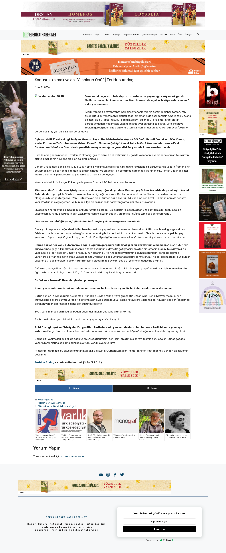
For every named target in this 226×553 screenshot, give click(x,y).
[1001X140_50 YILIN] (113, 26)
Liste (172, 34)
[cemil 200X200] (212, 192)
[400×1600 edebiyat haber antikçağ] (13, 188)
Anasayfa (87, 34)
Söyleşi (116, 34)
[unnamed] (212, 107)
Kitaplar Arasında (131, 34)
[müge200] (212, 163)
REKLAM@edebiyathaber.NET (66, 517)
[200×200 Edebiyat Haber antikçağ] (212, 220)
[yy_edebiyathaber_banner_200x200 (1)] (212, 135)
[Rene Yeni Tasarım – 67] (212, 311)
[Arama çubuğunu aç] (198, 34)
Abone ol (159, 529)
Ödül (180, 34)
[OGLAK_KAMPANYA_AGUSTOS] (212, 248)
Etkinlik (164, 34)
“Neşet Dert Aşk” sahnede (51, 403)
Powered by (152, 540)
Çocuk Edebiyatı (149, 34)
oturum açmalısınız (72, 456)
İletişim (188, 34)
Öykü (97, 34)
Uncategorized (45, 399)
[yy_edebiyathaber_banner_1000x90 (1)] (111, 381)
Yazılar (106, 34)
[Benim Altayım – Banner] (212, 276)
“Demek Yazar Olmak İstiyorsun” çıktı (57, 406)
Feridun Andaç (44, 362)
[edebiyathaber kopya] (113, 73)
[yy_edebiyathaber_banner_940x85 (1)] (113, 55)
